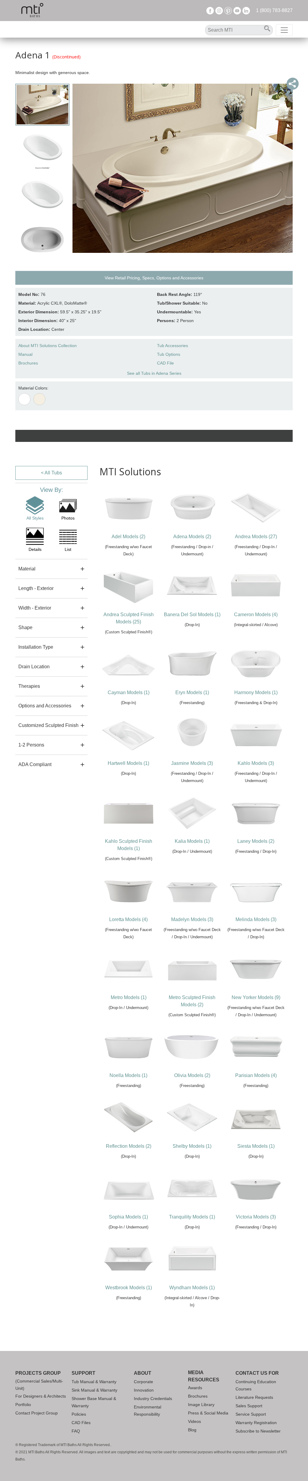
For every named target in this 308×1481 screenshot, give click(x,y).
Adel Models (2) (128, 536)
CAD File (165, 363)
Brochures (28, 363)
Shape (25, 627)
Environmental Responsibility (147, 1411)
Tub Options (168, 354)
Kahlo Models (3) (256, 763)
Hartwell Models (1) (128, 763)
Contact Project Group (36, 1413)
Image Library (201, 1404)
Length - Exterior (36, 588)
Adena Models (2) (192, 536)
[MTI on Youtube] (237, 10)
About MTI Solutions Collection (47, 345)
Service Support (251, 1414)
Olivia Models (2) (192, 1075)
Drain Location (34, 666)
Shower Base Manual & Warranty (94, 1402)
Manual (25, 354)
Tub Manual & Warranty (94, 1381)
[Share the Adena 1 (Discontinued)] (293, 84)
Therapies (29, 686)
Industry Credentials (153, 1398)
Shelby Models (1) (192, 1146)
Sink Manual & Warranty (94, 1390)
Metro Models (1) (128, 997)
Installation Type (35, 647)
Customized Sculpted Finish (48, 725)
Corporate (143, 1381)
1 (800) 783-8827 (274, 10)
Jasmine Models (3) (192, 763)
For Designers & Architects (40, 1396)
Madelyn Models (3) (192, 919)
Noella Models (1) (128, 1075)
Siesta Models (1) (256, 1146)
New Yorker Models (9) (256, 997)
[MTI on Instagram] (219, 10)
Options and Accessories (44, 705)
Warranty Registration (256, 1422)
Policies (79, 1414)
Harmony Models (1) (256, 692)
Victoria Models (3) (256, 1216)
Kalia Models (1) (192, 841)
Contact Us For (257, 1373)
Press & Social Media (208, 1413)
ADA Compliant (34, 764)
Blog (192, 1429)
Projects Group (38, 1373)
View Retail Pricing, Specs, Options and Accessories (154, 277)
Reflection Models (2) (128, 1146)
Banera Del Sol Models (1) (192, 614)
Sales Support (249, 1405)
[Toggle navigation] (284, 30)
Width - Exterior (34, 607)
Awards (195, 1387)
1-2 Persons (31, 744)
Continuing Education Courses (256, 1385)
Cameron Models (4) (256, 614)
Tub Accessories (172, 345)
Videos (194, 1421)
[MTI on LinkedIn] (246, 10)
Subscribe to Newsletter (258, 1431)
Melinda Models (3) (256, 919)
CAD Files (81, 1422)
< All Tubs (51, 472)
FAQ (76, 1431)
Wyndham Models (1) (192, 1287)
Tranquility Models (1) (192, 1216)
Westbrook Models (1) (128, 1287)
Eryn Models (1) (192, 692)
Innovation (144, 1390)
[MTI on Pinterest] (228, 10)
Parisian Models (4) (256, 1075)
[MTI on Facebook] (210, 10)
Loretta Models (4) (128, 919)
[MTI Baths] (32, 10)
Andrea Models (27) (256, 536)
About (142, 1373)
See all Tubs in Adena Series (154, 373)
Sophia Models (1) (128, 1216)
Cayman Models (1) (128, 692)
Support (83, 1373)
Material (26, 568)
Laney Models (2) (255, 841)
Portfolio (23, 1404)
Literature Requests (254, 1397)
